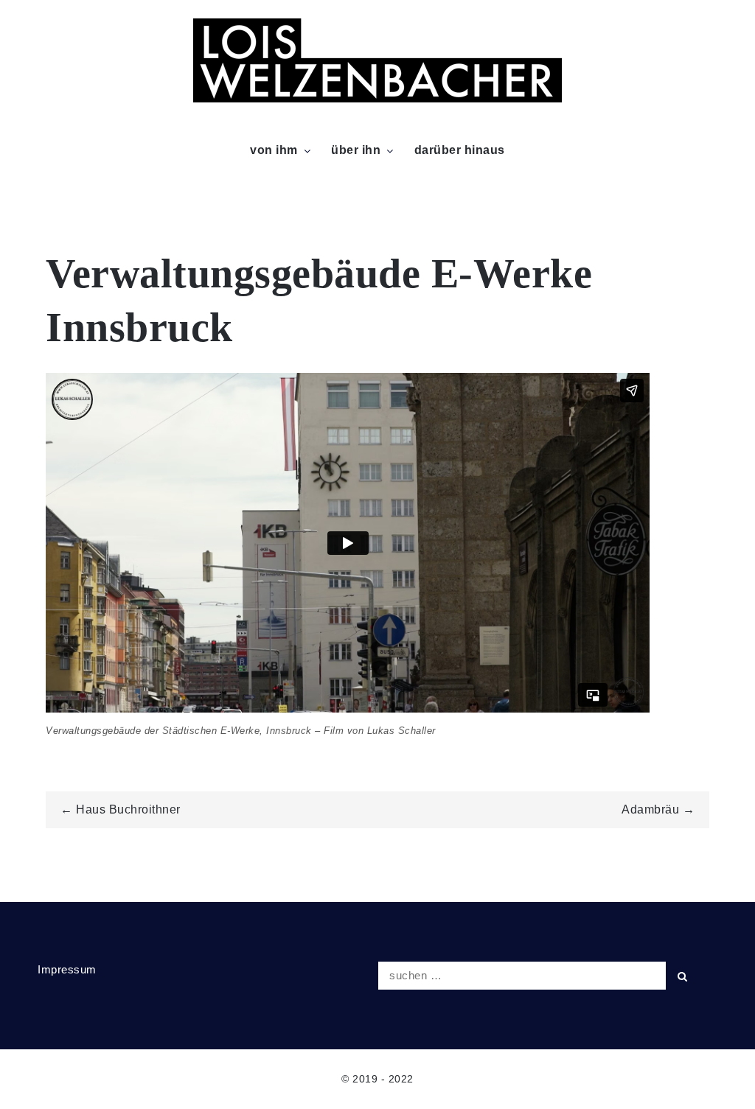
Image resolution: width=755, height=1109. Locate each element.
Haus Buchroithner (128, 809)
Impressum (67, 969)
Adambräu (650, 809)
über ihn (355, 150)
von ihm (274, 150)
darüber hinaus (459, 150)
